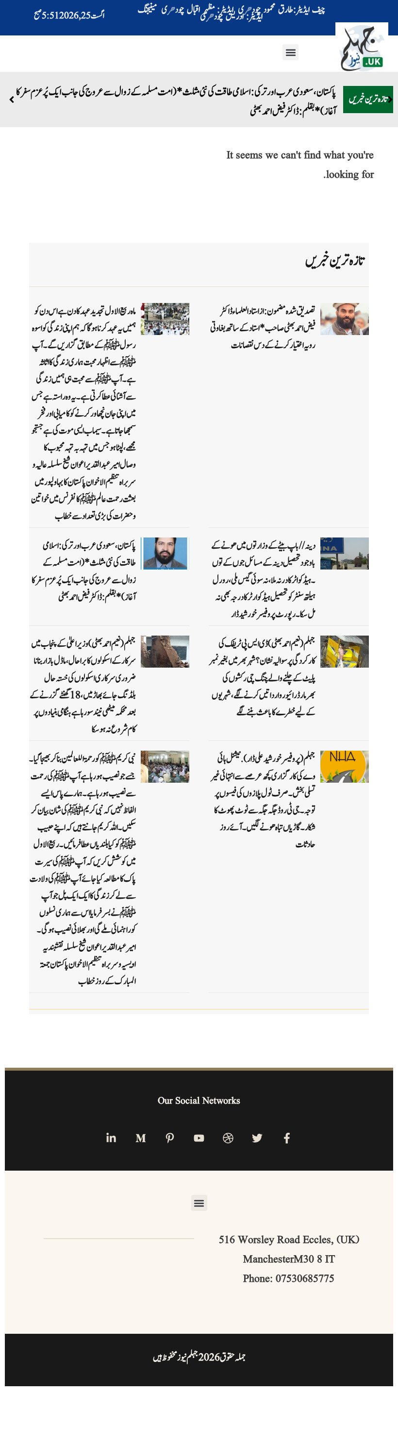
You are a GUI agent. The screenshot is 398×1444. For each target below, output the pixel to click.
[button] (290, 52)
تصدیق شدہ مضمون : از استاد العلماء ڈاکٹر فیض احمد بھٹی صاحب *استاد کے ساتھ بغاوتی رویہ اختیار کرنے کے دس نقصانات (262, 328)
